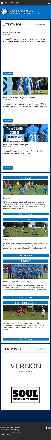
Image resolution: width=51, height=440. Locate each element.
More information (25, 214)
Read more (8, 74)
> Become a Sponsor (38, 349)
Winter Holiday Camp (11, 32)
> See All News (40, 24)
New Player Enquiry (12, 3)
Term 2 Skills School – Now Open (15, 144)
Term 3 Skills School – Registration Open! (19, 97)
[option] (25, 368)
